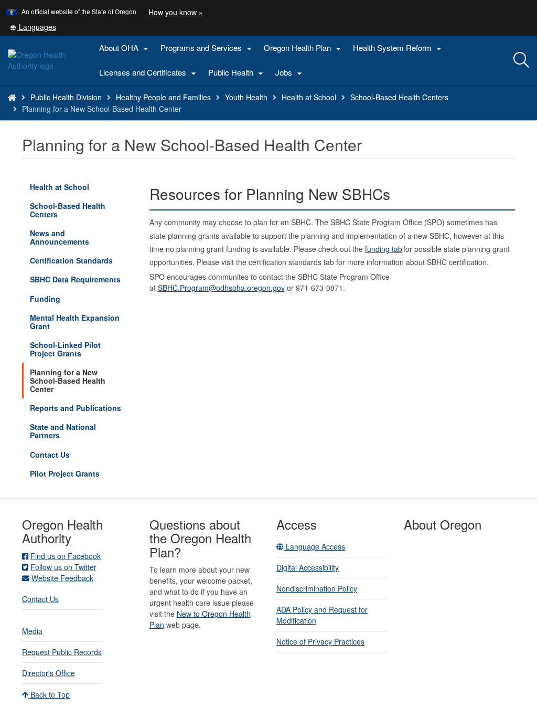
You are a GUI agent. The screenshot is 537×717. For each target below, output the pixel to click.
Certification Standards (71, 260)
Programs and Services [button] (207, 48)
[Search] (521, 60)
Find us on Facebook (65, 556)
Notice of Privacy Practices (320, 641)
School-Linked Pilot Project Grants (65, 349)
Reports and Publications (75, 408)
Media (32, 631)
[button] (33, 27)
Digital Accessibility (307, 567)
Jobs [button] (290, 73)
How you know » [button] (175, 12)
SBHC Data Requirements (75, 279)
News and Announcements (59, 237)
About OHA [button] (125, 48)
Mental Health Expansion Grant (75, 321)
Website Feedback (62, 578)
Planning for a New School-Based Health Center (67, 380)
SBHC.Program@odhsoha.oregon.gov (221, 287)
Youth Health (246, 97)
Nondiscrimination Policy (316, 588)
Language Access (314, 546)
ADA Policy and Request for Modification (322, 615)
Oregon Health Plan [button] (303, 48)
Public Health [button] (237, 73)
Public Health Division (66, 97)
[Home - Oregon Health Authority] (12, 97)
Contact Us (50, 454)
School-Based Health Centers (399, 97)
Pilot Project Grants (65, 473)
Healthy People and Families (163, 97)
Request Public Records (62, 652)
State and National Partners (63, 430)
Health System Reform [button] (398, 48)
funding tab (383, 249)
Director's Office (48, 673)
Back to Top (49, 694)
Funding (45, 298)
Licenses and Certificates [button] (149, 73)
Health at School (309, 97)
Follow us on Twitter (63, 567)
